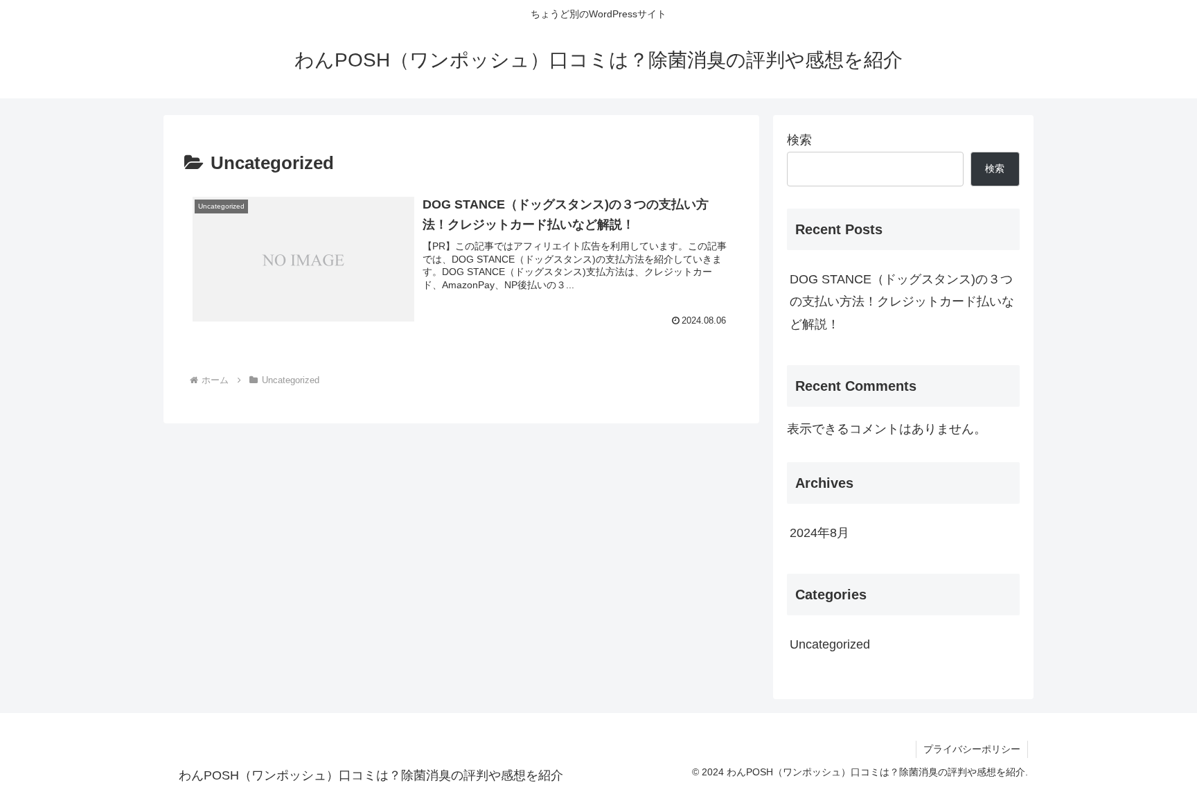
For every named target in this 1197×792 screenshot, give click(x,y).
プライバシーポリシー (971, 749)
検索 (799, 140)
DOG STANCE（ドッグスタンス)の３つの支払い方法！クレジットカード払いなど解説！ (902, 301)
